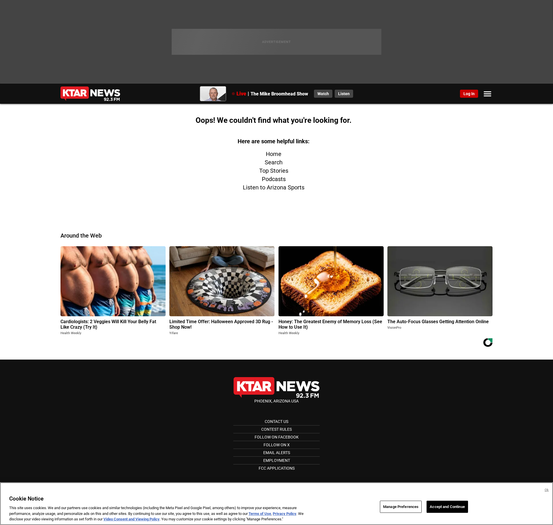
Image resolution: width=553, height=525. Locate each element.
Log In (469, 93)
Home (273, 153)
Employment (276, 460)
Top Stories (273, 170)
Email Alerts (276, 452)
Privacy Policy (284, 513)
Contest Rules (276, 429)
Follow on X (277, 445)
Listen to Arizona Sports (273, 187)
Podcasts (274, 179)
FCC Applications (277, 468)
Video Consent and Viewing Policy (131, 519)
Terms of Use (260, 513)
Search (274, 162)
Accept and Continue (447, 507)
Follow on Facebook (277, 437)
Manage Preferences (400, 507)
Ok (547, 490)
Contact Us (276, 421)
